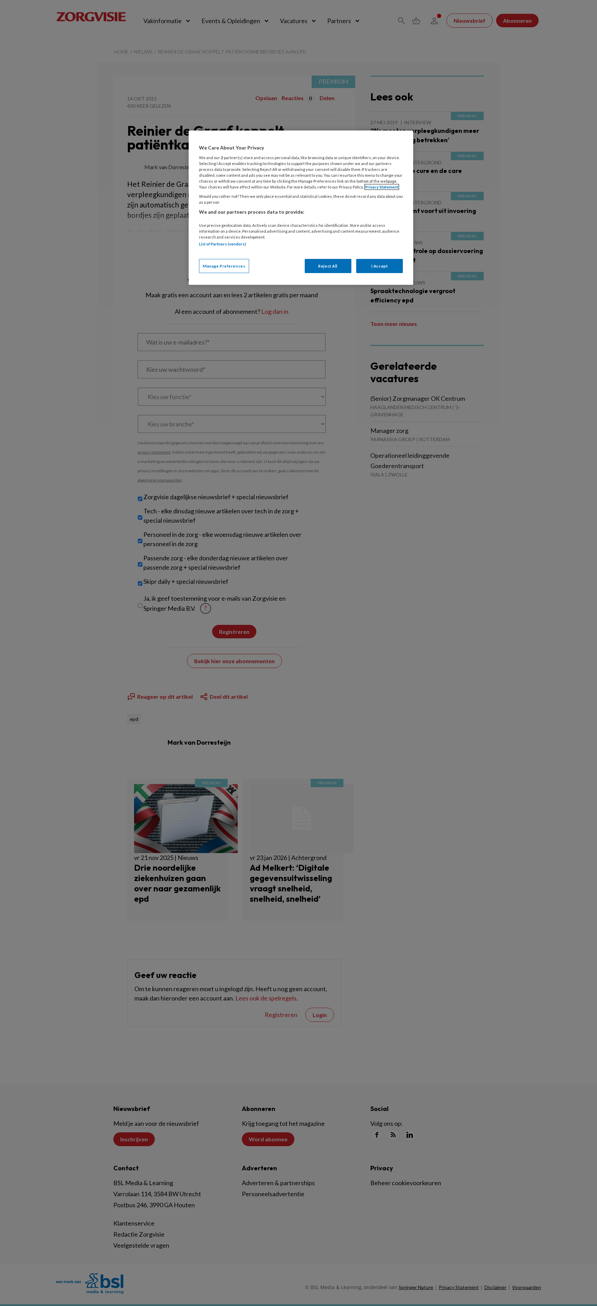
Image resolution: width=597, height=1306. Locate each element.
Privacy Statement (381, 187)
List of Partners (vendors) (222, 244)
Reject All (328, 266)
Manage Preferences (224, 266)
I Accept (379, 266)
